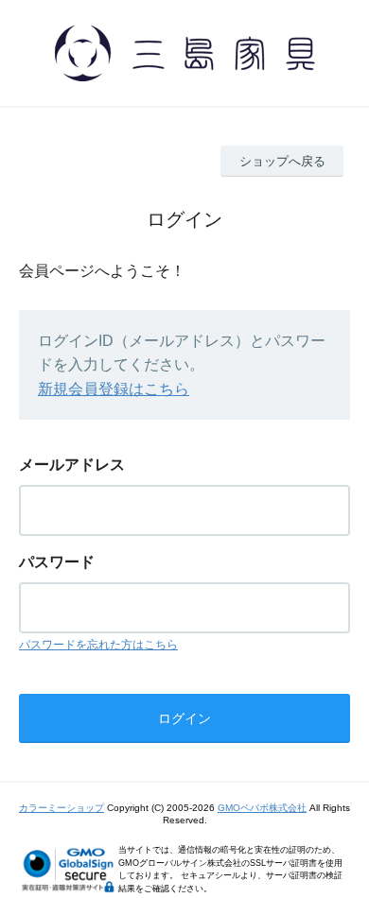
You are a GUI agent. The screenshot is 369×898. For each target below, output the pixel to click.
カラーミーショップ (61, 808)
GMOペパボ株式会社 (262, 808)
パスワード (57, 562)
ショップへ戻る (282, 161)
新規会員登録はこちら (113, 389)
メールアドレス (72, 465)
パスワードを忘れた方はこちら (98, 644)
